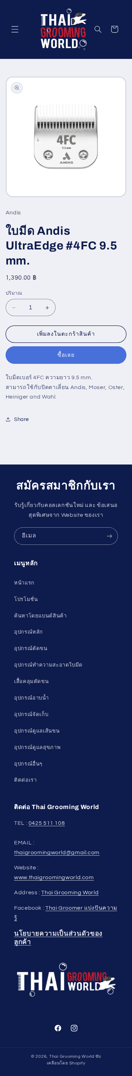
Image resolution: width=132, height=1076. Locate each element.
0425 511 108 (47, 823)
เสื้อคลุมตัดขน (31, 681)
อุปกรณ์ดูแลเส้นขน (36, 731)
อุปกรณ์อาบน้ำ (31, 698)
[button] (15, 29)
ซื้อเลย (66, 355)
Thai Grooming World (70, 892)
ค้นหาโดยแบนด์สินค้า (40, 616)
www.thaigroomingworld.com (54, 877)
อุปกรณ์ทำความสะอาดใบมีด (48, 665)
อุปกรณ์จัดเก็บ (31, 714)
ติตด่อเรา (25, 780)
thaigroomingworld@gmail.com (57, 852)
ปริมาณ (14, 293)
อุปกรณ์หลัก (28, 632)
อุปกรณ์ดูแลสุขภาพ (37, 747)
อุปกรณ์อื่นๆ (28, 764)
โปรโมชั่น (26, 599)
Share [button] (21, 419)
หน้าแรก (24, 583)
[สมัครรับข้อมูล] (109, 535)
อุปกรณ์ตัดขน (31, 648)
